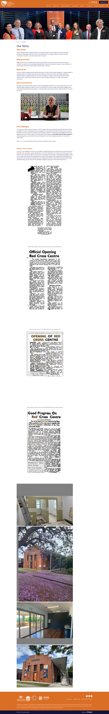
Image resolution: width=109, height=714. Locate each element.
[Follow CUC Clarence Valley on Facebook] (87, 696)
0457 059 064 (94, 2)
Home (18, 42)
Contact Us (89, 6)
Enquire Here (103, 2)
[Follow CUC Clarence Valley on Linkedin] (91, 696)
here (20, 141)
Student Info (56, 6)
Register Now (76, 699)
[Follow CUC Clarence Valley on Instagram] (89, 696)
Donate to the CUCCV (99, 6)
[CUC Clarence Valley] (8, 4)
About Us (48, 6)
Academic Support (65, 6)
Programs (82, 6)
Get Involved (75, 6)
